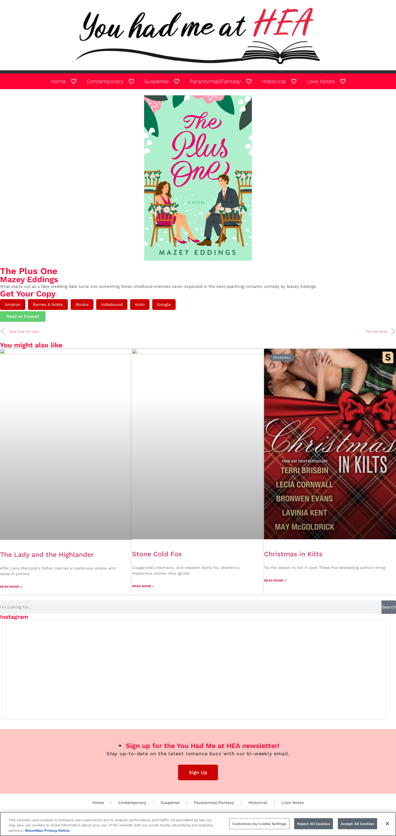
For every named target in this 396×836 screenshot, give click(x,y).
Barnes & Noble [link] (48, 304)
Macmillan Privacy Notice (47, 830)
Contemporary (132, 802)
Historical (257, 802)
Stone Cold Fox (157, 554)
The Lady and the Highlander (47, 554)
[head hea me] (198, 35)
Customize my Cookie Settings (259, 823)
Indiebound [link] (112, 304)
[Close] (387, 824)
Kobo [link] (140, 304)
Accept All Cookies (357, 823)
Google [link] (164, 304)
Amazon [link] (12, 304)
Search (388, 607)
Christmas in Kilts (293, 554)
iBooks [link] (82, 304)
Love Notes (293, 802)
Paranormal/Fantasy (214, 802)
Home (98, 802)
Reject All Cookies (313, 823)
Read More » (11, 587)
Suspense (170, 802)
